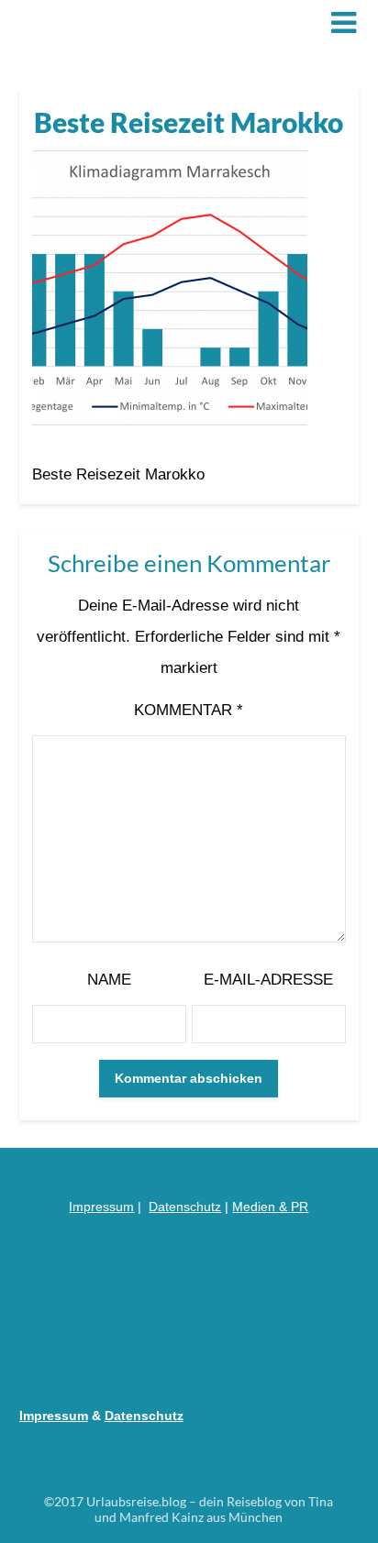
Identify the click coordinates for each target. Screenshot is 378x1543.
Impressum (101, 1206)
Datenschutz (185, 1206)
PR (299, 1206)
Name (109, 979)
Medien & (261, 1206)
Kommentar (188, 710)
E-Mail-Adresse (268, 979)
